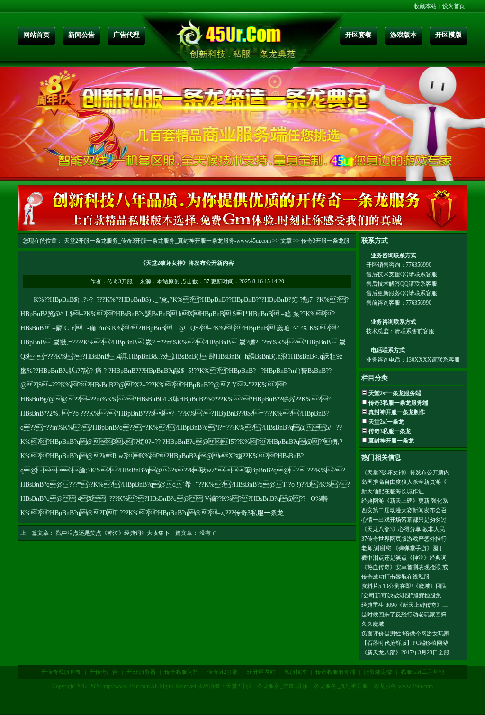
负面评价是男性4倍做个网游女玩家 (405, 633)
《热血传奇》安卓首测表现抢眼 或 (404, 567)
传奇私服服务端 (335, 672)
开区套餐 (358, 34)
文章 (286, 240)
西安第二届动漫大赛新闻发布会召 (404, 510)
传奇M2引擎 (222, 672)
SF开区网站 (261, 672)
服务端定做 (378, 672)
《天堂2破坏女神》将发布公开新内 (405, 472)
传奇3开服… (122, 281)
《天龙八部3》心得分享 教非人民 (403, 529)
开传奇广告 (104, 672)
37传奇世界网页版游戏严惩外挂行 (404, 538)
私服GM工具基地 (422, 672)
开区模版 (448, 34)
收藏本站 (425, 6)
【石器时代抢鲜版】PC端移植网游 (404, 643)
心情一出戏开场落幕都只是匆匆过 (404, 519)
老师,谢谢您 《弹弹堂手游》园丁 (402, 548)
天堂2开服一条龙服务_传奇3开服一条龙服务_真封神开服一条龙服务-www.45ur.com (167, 240)
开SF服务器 (141, 672)
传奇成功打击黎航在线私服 (395, 576)
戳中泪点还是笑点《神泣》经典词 (404, 557)
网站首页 (36, 34)
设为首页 (453, 6)
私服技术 (295, 672)
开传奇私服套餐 (61, 672)
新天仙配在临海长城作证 (392, 491)
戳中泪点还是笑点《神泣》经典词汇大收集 (110, 533)
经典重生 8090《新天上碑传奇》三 (404, 605)
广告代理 (126, 34)
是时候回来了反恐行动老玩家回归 (404, 614)
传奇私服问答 (181, 672)
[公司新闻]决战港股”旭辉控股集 (401, 595)
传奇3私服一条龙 (259, 512)
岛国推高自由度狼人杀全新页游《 (404, 482)
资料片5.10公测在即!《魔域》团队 (404, 586)
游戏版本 (403, 34)
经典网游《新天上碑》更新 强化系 (404, 501)
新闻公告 (81, 34)
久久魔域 (372, 624)
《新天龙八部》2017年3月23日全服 (405, 652)
